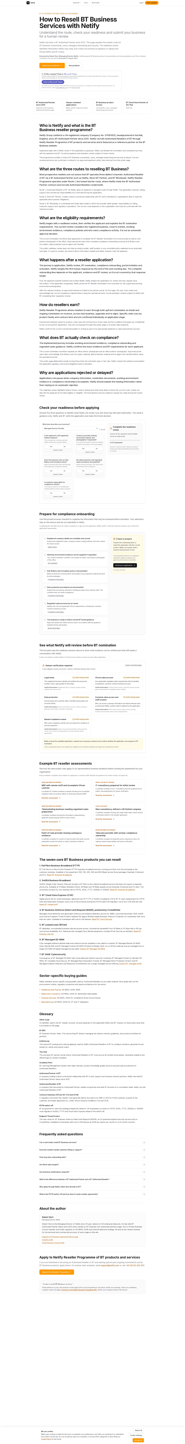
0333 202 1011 (76, 87)
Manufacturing (47, 1002)
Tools (86, 3)
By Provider (95, 3)
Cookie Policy (46, 1439)
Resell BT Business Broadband (59, 875)
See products (74, 65)
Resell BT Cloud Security (102, 919)
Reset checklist (120, 570)
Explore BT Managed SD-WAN (92, 949)
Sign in (141, 3)
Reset (103, 429)
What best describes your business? (56, 424)
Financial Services (48, 998)
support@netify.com (61, 87)
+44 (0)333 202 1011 (134, 1265)
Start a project (152, 3)
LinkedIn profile (47, 1240)
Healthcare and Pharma (51, 990)
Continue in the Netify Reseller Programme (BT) (79, 1290)
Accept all (138, 1440)
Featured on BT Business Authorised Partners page (60, 1237)
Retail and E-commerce (50, 994)
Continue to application (124, 565)
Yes (51, 446)
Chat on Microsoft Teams (53, 82)
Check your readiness (51, 65)
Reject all (138, 1430)
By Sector (76, 3)
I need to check (58, 450)
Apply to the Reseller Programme (55, 1272)
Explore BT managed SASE (130, 964)
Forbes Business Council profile (53, 1243)
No (65, 446)
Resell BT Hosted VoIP (48, 904)
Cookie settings (136, 1435)
